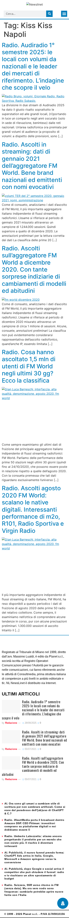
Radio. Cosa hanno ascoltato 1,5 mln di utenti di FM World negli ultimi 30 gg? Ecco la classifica (28, 366)
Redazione (11, 722)
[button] (64, 14)
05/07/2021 (30, 749)
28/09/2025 (30, 722)
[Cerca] (49, 14)
